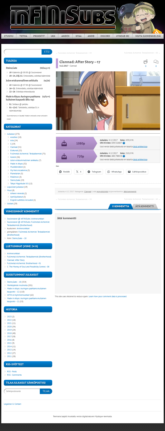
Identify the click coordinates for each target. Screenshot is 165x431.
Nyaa (79, 36)
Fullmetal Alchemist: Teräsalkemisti (26, 153)
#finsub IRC (122, 36)
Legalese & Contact (12, 404)
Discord (105, 36)
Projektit (39, 36)
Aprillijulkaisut (16, 196)
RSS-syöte (157, 32)
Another (13, 137)
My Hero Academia (18, 170)
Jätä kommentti (130, 191)
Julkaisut (11, 134)
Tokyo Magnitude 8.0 (19, 183)
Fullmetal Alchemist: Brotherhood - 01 (24, 263)
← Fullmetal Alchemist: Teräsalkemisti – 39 (74, 53)
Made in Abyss (16, 163)
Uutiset (10, 203)
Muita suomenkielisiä (148, 36)
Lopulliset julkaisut (15, 187)
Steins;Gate (11, 68)
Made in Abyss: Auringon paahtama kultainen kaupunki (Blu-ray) (23, 98)
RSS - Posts (12, 371)
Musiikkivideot (16, 167)
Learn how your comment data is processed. (108, 296)
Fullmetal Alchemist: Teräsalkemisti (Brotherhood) (29, 256)
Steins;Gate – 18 (19, 238)
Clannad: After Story (15, 260)
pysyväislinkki (102, 191)
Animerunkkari (37, 218)
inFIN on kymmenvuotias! (18, 295)
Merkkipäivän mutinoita (17, 285)
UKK (53, 36)
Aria (12, 140)
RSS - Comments (14, 375)
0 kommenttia (120, 206)
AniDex (65, 36)
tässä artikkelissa (140, 146)
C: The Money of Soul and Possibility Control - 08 (28, 266)
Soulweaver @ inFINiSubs (18, 218)
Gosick (13, 157)
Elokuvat (14, 150)
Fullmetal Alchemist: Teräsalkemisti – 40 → (142, 53)
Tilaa (46, 391)
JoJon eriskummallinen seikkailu (22, 80)
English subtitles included (21, 200)
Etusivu (8, 36)
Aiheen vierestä (17, 193)
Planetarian (15, 173)
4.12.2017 (63, 65)
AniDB (91, 36)
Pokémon (14, 177)
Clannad (73, 65)
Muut (9, 190)
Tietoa (23, 36)
